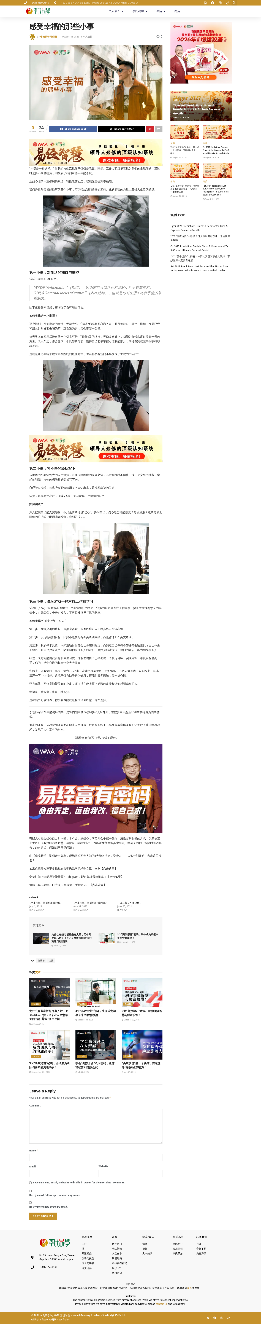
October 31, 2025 (127, 942)
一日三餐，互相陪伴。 (129, 902)
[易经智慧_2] (95, 152)
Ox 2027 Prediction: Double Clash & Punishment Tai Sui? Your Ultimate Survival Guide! (216, 150)
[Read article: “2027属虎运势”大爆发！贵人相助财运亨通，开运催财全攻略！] (184, 132)
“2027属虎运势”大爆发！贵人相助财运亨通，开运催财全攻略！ (184, 150)
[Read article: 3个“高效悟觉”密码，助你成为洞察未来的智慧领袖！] (107, 938)
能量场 (41, 960)
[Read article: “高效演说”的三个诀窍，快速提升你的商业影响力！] (142, 1045)
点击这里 (109, 868)
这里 (156, 855)
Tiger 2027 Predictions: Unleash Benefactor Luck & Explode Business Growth (196, 109)
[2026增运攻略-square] (201, 52)
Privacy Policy (62, 1319)
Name (33, 1150)
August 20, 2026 (212, 157)
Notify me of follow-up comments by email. (54, 1195)
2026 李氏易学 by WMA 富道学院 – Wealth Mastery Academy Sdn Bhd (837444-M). (80, 1315)
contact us (161, 1303)
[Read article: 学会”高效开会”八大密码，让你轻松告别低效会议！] (95, 1045)
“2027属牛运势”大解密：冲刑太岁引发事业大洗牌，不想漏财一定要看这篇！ (184, 189)
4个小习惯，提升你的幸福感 (45, 902)
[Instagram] (221, 1318)
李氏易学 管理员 (48, 36)
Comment (36, 1105)
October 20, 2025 (131, 1020)
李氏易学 (138, 11)
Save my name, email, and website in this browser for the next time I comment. (79, 1182)
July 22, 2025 (83, 1072)
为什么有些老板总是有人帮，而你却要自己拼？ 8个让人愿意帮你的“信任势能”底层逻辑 (71, 938)
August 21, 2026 (179, 157)
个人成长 (114, 11)
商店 (177, 11)
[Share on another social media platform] (158, 129)
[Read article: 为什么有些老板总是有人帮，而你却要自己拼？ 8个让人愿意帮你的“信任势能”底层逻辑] (41, 938)
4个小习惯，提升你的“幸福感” (90, 902)
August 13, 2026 (212, 199)
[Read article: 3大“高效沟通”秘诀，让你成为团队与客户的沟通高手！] (49, 1045)
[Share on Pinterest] (150, 129)
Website (103, 1166)
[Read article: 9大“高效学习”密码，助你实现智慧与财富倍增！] (142, 992)
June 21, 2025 (129, 1072)
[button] (234, 3)
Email (33, 1166)
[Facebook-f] (214, 1318)
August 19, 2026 (179, 196)
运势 (51, 960)
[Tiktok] (228, 1318)
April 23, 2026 (59, 946)
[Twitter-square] (207, 1318)
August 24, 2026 (182, 117)
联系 (189, 1288)
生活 (159, 11)
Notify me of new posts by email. (48, 1206)
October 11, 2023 (70, 36)
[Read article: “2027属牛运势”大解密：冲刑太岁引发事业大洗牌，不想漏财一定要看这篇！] (184, 170)
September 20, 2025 (40, 1072)
